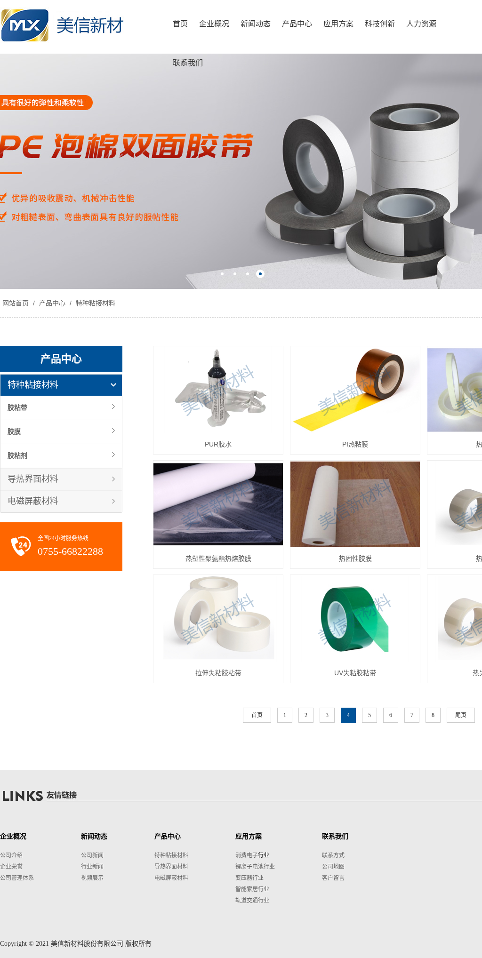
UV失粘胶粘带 (355, 673)
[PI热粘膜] (355, 389)
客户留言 (333, 878)
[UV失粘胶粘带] (355, 618)
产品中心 (52, 303)
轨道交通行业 (252, 900)
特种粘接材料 (94, 303)
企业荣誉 (11, 866)
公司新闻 (92, 855)
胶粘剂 (17, 455)
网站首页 (15, 303)
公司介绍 (11, 855)
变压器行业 (249, 878)
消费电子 (246, 855)
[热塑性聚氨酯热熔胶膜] (218, 504)
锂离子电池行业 (255, 866)
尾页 (460, 715)
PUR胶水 (218, 444)
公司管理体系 (17, 878)
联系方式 (333, 855)
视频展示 (92, 878)
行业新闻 (92, 866)
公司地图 (333, 866)
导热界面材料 (33, 479)
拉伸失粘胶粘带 (218, 673)
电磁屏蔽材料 (33, 501)
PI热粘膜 (355, 444)
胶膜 (14, 431)
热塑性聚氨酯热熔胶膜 (218, 558)
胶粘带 (17, 407)
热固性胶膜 (355, 558)
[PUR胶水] (218, 389)
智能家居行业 (252, 889)
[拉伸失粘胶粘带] (218, 618)
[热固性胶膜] (355, 504)
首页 (257, 715)
